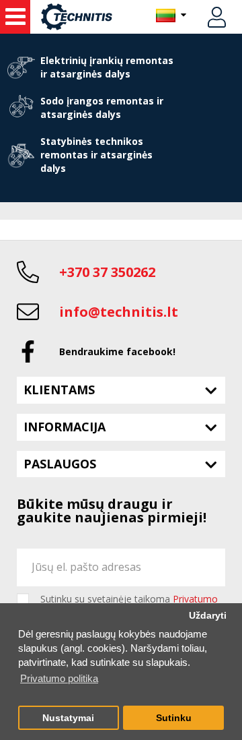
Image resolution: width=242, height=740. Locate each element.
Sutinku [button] (174, 718)
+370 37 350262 (107, 272)
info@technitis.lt (118, 312)
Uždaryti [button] (208, 616)
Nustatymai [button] (68, 718)
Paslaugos (60, 464)
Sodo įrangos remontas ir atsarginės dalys (101, 107)
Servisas (15, 17)
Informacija (65, 427)
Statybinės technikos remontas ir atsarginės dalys (96, 155)
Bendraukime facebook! (117, 351)
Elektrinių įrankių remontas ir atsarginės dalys (106, 67)
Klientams (59, 389)
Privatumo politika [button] (59, 678)
